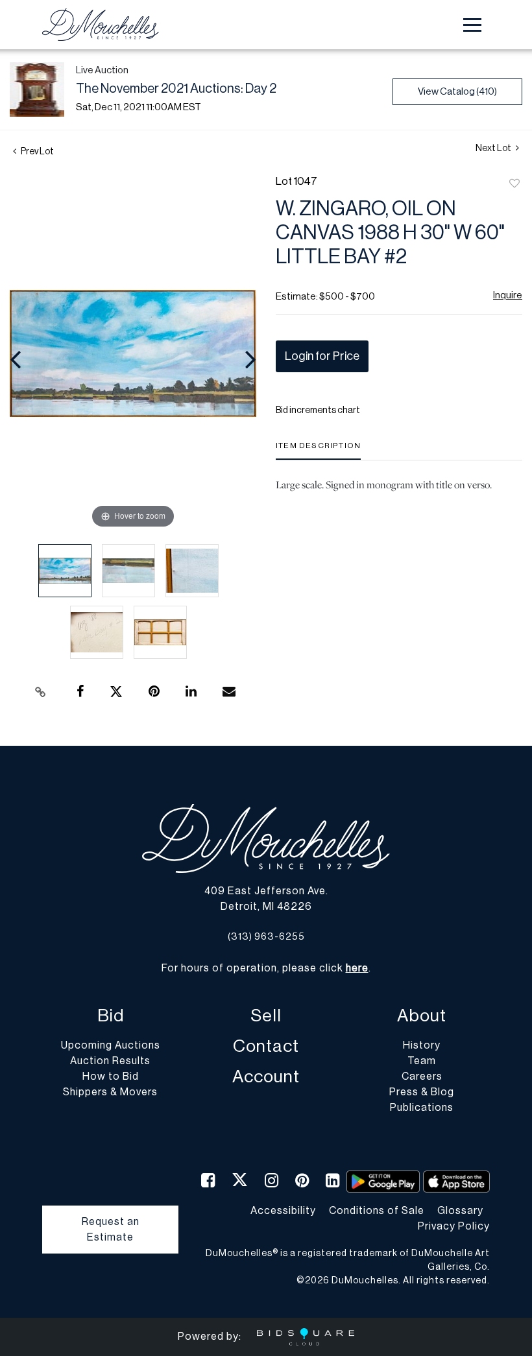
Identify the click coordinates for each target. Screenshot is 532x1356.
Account (266, 1077)
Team (421, 1061)
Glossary (460, 1211)
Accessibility (283, 1211)
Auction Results (110, 1061)
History (422, 1045)
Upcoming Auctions (110, 1045)
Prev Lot (36, 151)
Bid (110, 1016)
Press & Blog (421, 1092)
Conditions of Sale (376, 1211)
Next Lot (494, 148)
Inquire (507, 295)
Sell (266, 1016)
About (421, 1016)
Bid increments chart (318, 410)
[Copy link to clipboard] (41, 692)
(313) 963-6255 (266, 937)
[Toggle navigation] (472, 25)
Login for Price (322, 356)
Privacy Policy (454, 1226)
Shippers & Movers (110, 1092)
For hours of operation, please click (265, 968)
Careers (422, 1076)
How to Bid (110, 1076)
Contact (266, 1046)
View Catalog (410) (457, 92)
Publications (421, 1107)
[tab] (318, 450)
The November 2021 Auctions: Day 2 (176, 88)
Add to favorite (514, 184)
